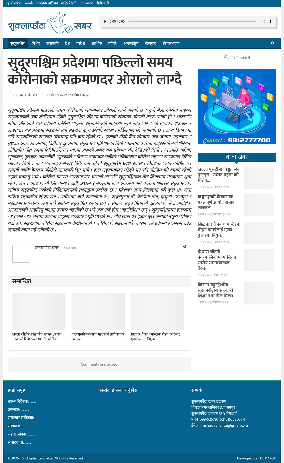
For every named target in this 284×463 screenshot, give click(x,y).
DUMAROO (268, 458)
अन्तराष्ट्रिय (131, 43)
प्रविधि (112, 43)
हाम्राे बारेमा (15, 3)
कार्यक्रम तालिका (47, 3)
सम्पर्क (29, 3)
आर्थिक (96, 43)
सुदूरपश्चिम (17, 43)
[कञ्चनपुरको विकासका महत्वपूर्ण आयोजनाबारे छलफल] (98, 311)
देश (67, 43)
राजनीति (52, 43)
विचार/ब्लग (171, 43)
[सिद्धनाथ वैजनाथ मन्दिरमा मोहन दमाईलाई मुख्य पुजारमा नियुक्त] (157, 311)
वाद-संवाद (86, 3)
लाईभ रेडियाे (68, 3)
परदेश (80, 43)
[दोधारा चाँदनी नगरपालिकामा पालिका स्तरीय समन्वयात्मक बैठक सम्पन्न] (259, 260)
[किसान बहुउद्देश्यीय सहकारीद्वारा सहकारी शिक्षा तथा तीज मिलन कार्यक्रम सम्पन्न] (259, 293)
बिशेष (36, 43)
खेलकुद (150, 43)
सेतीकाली (103, 3)
